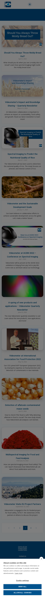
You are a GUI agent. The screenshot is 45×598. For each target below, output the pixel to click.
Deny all (22, 586)
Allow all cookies (22, 593)
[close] (41, 559)
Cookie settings (22, 580)
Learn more (18, 573)
